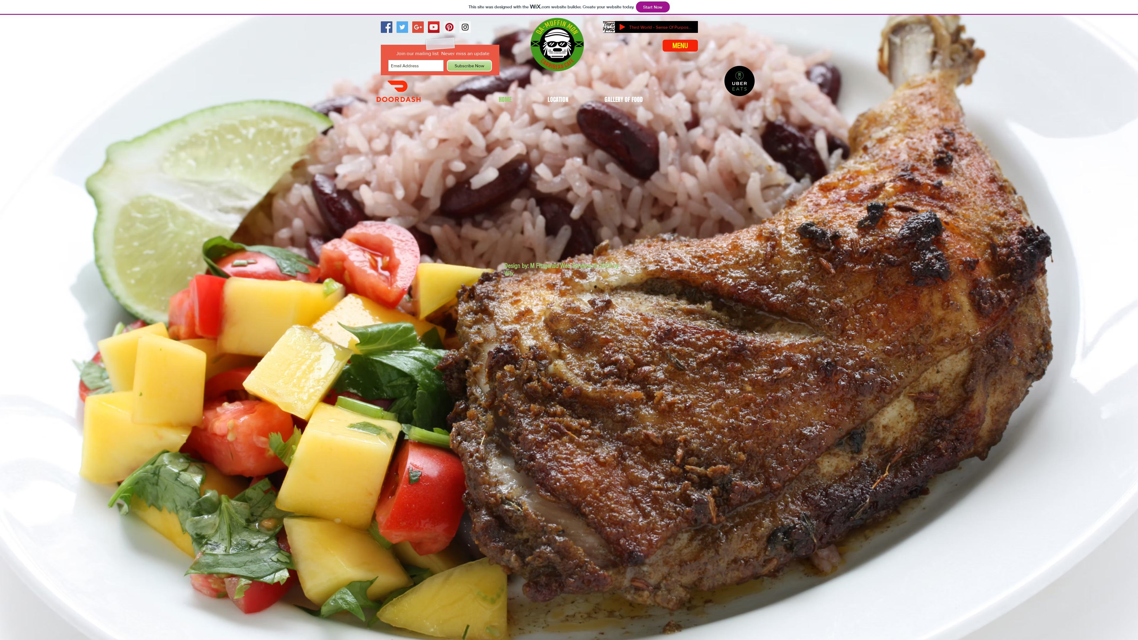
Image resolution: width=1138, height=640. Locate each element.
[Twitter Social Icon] (402, 27)
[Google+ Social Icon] (418, 27)
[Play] (622, 27)
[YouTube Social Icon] (433, 27)
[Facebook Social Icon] (386, 27)
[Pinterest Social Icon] (449, 27)
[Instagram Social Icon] (465, 27)
